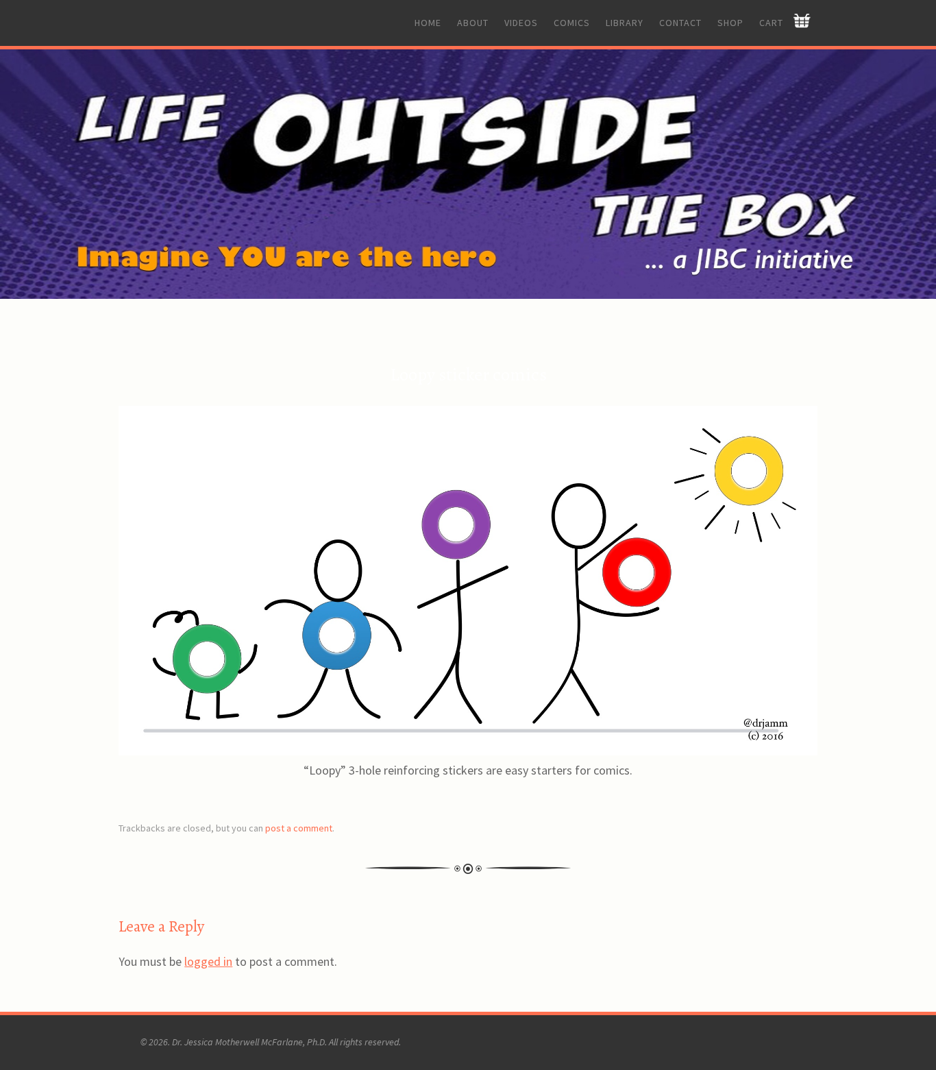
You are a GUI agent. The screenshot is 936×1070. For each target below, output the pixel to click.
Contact (680, 22)
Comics (572, 22)
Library (624, 22)
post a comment (298, 828)
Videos (521, 22)
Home (428, 22)
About (473, 22)
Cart (771, 22)
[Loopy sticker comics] (468, 751)
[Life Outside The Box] (468, 174)
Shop (730, 22)
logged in (208, 961)
